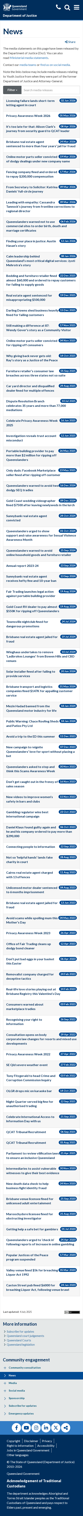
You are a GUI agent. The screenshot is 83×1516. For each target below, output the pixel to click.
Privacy (47, 1441)
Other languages (18, 1455)
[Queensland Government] (15, 6)
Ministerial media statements (29, 58)
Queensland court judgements (25, 1335)
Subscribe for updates (20, 1331)
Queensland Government (23, 1473)
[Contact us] (58, 7)
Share (71, 42)
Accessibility (45, 1445)
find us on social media (55, 65)
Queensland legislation (21, 1344)
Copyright (13, 1441)
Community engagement (26, 1359)
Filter (12, 90)
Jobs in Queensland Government (28, 1450)
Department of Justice (20, 15)
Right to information (20, 1445)
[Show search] (67, 7)
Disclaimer (31, 1441)
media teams (27, 65)
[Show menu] (76, 7)
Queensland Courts (19, 1340)
